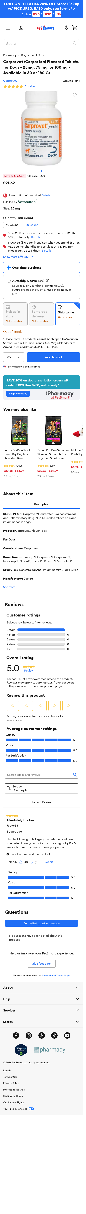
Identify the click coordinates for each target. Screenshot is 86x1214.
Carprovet (10, 80)
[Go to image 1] (41, 171)
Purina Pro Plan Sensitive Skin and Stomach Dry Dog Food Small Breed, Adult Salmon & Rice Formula (53, 454)
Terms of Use (10, 1076)
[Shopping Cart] (74, 28)
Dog (23, 55)
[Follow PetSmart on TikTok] (54, 1035)
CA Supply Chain (13, 1095)
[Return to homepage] (45, 27)
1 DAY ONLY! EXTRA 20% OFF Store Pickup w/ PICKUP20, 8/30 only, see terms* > (41, 8)
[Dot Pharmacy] (50, 1050)
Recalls (7, 1070)
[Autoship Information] (47, 281)
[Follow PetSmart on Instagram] (29, 1035)
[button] (46, 196)
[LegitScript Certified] (21, 1049)
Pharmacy (10, 55)
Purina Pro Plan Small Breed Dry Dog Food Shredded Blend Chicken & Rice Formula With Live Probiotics (19, 454)
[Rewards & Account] (21, 28)
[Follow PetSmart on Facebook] (16, 1035)
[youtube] (67, 1035)
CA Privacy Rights (13, 1102)
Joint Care (37, 55)
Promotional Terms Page (56, 975)
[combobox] (41, 43)
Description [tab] (41, 504)
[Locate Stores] (66, 28)
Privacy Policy (11, 1083)
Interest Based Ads (14, 1089)
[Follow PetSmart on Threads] (41, 1035)
